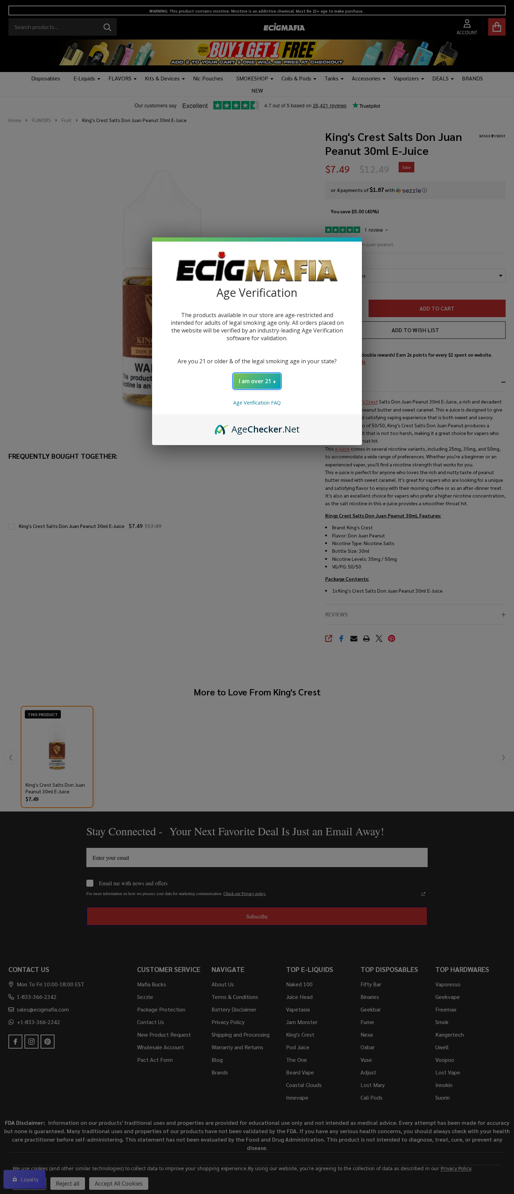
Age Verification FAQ (257, 402)
